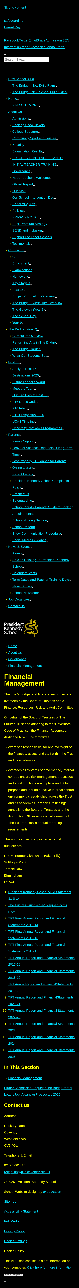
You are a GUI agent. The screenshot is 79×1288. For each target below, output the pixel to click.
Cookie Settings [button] (15, 1241)
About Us (15, 652)
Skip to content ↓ (16, 7)
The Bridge (54, 1088)
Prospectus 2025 (48, 1094)
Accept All (8, 1274)
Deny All (19, 1274)
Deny (14, 1274)
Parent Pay (12, 27)
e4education (52, 1191)
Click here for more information (50, 1267)
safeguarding (13, 20)
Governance (17, 659)
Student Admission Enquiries (25, 1088)
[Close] (5, 1281)
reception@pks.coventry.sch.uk (27, 1172)
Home (12, 646)
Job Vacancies (25, 1094)
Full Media (11, 1221)
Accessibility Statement (21, 1211)
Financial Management (25, 666)
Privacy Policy (14, 1231)
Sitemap (10, 1201)
